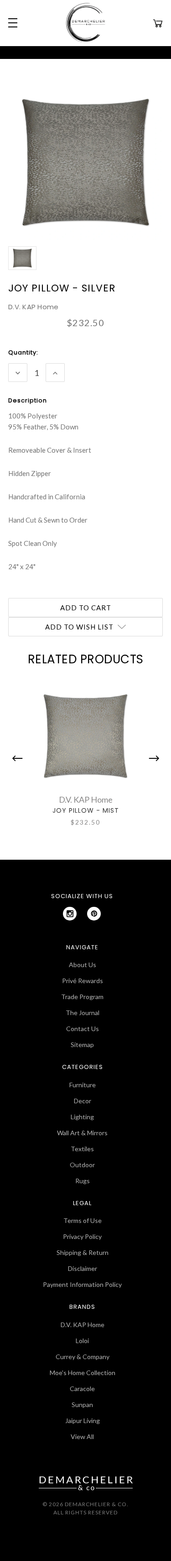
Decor (82, 1101)
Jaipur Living (82, 1420)
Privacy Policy (82, 1236)
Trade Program (82, 996)
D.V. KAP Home (82, 1324)
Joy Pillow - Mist (85, 810)
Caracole (82, 1388)
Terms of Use (82, 1220)
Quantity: (23, 352)
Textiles (82, 1149)
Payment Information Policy (82, 1284)
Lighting (82, 1117)
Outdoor (82, 1165)
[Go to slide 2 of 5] (152, 758)
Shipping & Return (83, 1252)
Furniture (82, 1085)
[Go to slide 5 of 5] (19, 758)
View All (82, 1436)
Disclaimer (82, 1268)
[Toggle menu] (11, 22)
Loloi (82, 1340)
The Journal (82, 1012)
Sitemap (82, 1044)
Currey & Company (82, 1356)
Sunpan (82, 1404)
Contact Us (82, 1028)
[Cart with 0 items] (157, 22)
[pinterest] (94, 914)
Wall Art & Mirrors (82, 1133)
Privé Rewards (82, 980)
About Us (82, 964)
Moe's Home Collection (82, 1372)
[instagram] (70, 914)
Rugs (82, 1181)
